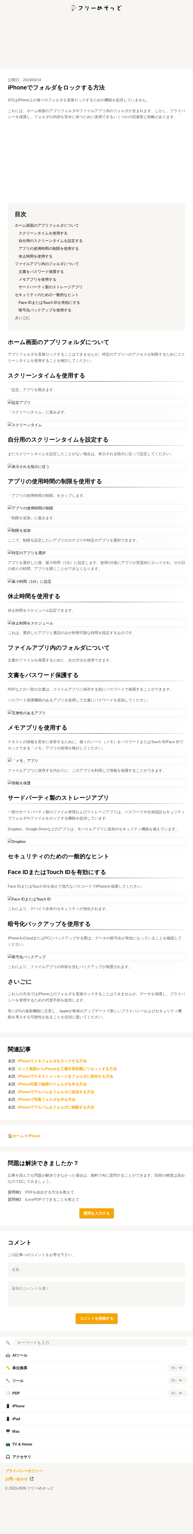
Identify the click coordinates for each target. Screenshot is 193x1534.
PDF (13, 1393)
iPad (13, 1419)
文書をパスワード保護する (41, 271)
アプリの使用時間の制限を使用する (49, 248)
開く (174, 1368)
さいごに (22, 318)
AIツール (16, 1355)
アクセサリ (18, 1457)
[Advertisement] (96, 1527)
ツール (15, 1380)
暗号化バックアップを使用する (45, 310)
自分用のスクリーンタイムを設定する (51, 240)
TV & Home (19, 1444)
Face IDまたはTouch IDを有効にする (49, 302)
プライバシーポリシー (24, 1471)
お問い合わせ (16, 1479)
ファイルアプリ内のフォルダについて (47, 264)
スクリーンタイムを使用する (43, 233)
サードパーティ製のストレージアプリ (51, 287)
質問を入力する (96, 1213)
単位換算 (16, 1368)
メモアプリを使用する (37, 279)
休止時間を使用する (36, 256)
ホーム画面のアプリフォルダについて (47, 225)
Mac (13, 1431)
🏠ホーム (16, 1136)
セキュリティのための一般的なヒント (47, 295)
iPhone (34, 1136)
